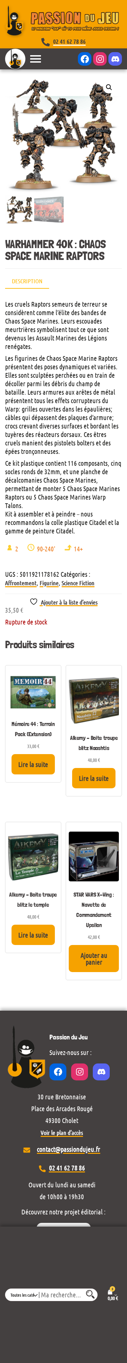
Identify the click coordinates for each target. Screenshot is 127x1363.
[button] (109, 87)
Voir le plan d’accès (62, 1132)
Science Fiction (78, 583)
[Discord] (115, 59)
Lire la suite (33, 764)
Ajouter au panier (94, 958)
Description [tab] (27, 281)
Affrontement (21, 583)
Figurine (49, 583)
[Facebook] (84, 59)
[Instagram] (100, 59)
